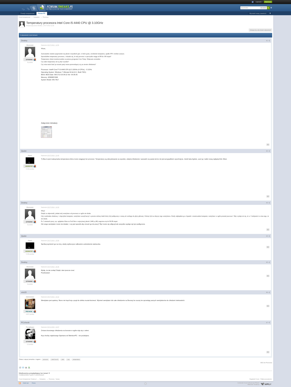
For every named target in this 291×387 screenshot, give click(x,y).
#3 (267, 203)
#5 (267, 262)
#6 (267, 292)
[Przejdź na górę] (145, 383)
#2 (267, 151)
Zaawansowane (271, 8)
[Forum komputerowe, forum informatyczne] (47, 7)
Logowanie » (259, 1)
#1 (267, 40)
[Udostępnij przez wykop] (20, 367)
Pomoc (34, 383)
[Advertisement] (109, 104)
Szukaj (57, 379)
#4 (267, 236)
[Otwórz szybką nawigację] (270, 13)
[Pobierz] (29, 367)
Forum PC (41, 13)
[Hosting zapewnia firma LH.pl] (254, 384)
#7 (267, 322)
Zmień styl (26, 383)
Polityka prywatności (266, 379)
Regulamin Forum (254, 379)
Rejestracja (268, 1)
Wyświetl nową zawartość (258, 13)
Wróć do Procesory (266, 362)
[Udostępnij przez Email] (23, 367)
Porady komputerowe (27, 13)
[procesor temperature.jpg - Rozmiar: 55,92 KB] (46, 132)
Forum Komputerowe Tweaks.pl (27, 379)
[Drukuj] (26, 367)
